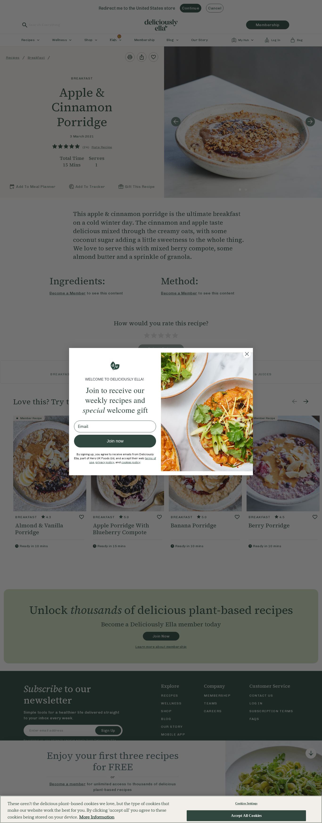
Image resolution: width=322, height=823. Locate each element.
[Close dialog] (247, 354)
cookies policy (130, 462)
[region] (161, 809)
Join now (115, 441)
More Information (96, 817)
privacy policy (104, 462)
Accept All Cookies (246, 816)
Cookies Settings (246, 803)
